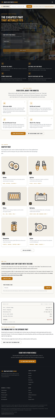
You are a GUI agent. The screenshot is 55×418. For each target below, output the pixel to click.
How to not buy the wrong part (11, 342)
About (29, 390)
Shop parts (23, 50)
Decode (29, 6)
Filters (29, 377)
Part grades (3, 397)
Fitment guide (4, 394)
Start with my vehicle (18, 133)
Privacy (29, 397)
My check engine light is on (35, 133)
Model (4, 44)
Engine (29, 384)
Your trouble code (8, 284)
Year (4, 38)
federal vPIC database (49, 6)
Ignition (30, 375)
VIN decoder (3, 392)
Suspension (30, 382)
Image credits (31, 399)
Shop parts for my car (28, 361)
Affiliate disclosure (32, 394)
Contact (30, 392)
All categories (4, 399)
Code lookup (4, 390)
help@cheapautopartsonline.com (7, 413)
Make (24, 38)
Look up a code (7, 278)
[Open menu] (52, 2)
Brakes (29, 373)
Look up (48, 287)
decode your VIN (7, 52)
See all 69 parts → (27, 250)
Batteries (30, 379)
